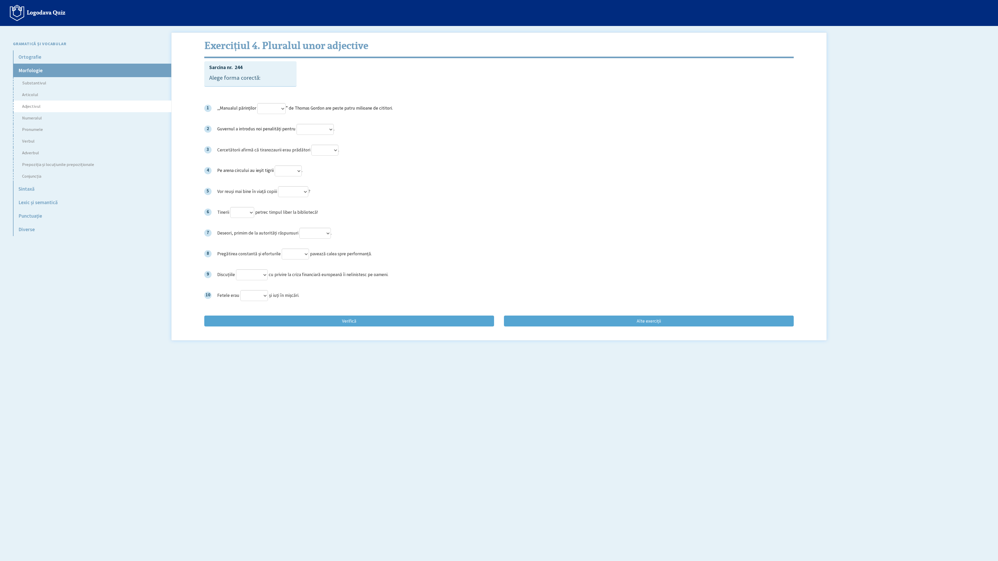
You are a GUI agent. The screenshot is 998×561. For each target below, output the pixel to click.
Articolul (30, 94)
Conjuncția (31, 176)
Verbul (28, 141)
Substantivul (34, 83)
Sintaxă (26, 189)
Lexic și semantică (38, 202)
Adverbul (30, 153)
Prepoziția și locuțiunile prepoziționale (58, 164)
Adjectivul (31, 106)
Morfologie (30, 70)
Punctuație (30, 216)
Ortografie (29, 57)
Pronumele (32, 129)
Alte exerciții (649, 321)
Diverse (26, 229)
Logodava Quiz (44, 12)
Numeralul (32, 118)
